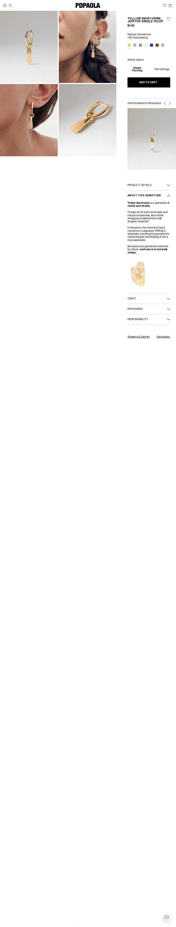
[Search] (10, 5)
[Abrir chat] (166, 917)
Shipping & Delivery (138, 337)
